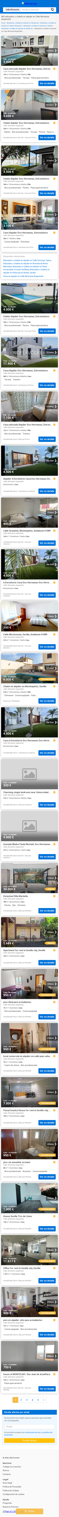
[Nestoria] (29, 3)
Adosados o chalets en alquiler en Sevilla (37, 26)
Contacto (7, 1474)
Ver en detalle (47, 83)
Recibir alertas (30, 1440)
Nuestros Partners (11, 1507)
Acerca (6, 1470)
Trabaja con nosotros (12, 1467)
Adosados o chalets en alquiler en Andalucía (23, 23)
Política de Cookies (11, 1490)
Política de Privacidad (12, 1487)
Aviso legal (7, 1483)
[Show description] (54, 68)
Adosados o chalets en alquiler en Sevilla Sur (17, 28)
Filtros (31, 1511)
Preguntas (7, 1503)
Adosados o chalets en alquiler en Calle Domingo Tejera (27, 260)
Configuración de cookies (13, 1494)
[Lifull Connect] (15, 1511)
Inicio (3, 23)
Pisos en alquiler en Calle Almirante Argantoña (23, 276)
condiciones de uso (32, 1432)
